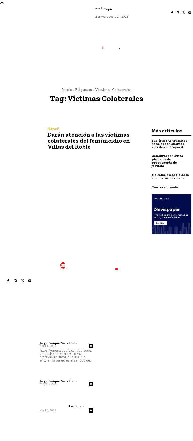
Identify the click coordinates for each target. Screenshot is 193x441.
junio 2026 (151, 348)
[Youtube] (190, 13)
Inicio (67, 89)
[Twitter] (184, 13)
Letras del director (53, 339)
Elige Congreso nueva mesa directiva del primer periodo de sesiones (115, 348)
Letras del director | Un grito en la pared (63, 329)
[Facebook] (172, 13)
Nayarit (53, 128)
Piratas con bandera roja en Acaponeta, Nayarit (115, 411)
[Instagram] (178, 13)
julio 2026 (151, 340)
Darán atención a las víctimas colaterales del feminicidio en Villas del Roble (88, 140)
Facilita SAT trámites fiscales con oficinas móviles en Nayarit (169, 144)
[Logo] (113, 47)
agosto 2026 (153, 333)
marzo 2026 (153, 370)
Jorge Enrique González (57, 343)
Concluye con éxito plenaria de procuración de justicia (167, 161)
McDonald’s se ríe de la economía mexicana (170, 176)
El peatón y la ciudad (64, 399)
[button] (134, 71)
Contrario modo (165, 187)
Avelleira (75, 406)
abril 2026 (151, 363)
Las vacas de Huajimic (66, 370)
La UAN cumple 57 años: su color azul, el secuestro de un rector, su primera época (116, 392)
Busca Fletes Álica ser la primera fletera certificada (116, 331)
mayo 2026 (152, 355)
